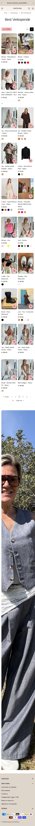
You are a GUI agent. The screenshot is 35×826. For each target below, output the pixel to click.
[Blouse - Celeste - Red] (28, 62)
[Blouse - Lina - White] (5, 246)
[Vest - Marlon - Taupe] (25, 246)
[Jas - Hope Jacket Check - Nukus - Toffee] (19, 355)
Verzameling (14, 13)
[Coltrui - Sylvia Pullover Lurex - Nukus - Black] (2, 210)
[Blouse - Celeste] (26, 43)
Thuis (5, 13)
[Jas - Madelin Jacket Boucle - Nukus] (26, 117)
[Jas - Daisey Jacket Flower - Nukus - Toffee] (2, 355)
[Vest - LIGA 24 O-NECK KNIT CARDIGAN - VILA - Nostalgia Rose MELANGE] (11, 100)
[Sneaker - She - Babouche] (26, 263)
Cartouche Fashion (13, 822)
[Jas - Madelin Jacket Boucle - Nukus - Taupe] (25, 139)
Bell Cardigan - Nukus (25, 383)
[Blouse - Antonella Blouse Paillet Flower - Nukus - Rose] (22, 212)
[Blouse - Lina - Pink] (2, 246)
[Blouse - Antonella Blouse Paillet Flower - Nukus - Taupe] (25, 212)
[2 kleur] (32, 29)
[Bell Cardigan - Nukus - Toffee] (19, 388)
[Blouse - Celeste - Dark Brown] (22, 62)
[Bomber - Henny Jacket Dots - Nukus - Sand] (19, 100)
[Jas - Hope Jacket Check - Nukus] (26, 334)
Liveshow (4, 794)
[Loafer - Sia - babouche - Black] (2, 284)
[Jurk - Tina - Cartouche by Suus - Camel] (19, 320)
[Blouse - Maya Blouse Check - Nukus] (9, 43)
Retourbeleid (5, 790)
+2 (19, 249)
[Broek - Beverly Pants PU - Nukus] (9, 369)
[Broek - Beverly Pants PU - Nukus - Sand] (2, 391)
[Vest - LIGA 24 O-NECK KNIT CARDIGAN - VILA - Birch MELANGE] (2, 100)
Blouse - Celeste (23, 57)
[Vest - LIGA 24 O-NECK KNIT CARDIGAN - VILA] (9, 79)
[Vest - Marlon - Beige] (31, 246)
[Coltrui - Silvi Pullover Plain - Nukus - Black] (19, 174)
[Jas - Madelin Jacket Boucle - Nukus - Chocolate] (19, 139)
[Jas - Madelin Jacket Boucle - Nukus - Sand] (22, 139)
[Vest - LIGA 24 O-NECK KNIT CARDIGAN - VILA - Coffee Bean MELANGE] (5, 100)
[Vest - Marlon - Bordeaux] (19, 246)
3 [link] (19, 397)
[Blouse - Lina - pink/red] (11, 246)
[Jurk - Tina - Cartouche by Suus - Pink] (28, 320)
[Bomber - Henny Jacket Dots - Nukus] (26, 79)
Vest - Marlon (22, 240)
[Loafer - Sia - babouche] (9, 263)
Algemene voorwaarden (9, 804)
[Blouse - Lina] (9, 227)
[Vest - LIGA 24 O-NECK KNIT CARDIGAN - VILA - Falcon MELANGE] (8, 100)
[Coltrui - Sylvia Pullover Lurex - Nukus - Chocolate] (5, 210)
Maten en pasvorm (7, 800)
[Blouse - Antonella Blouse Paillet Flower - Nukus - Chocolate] (19, 212)
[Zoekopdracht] (29, 8)
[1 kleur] (27, 29)
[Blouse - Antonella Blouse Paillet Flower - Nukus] (26, 188)
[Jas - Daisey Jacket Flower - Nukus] (9, 334)
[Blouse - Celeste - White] (31, 62)
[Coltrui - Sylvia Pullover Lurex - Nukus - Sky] (14, 210)
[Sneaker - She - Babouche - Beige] (19, 284)
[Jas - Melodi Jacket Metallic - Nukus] (9, 153)
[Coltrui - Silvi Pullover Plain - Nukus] (26, 153)
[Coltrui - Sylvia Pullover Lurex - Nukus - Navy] (8, 210)
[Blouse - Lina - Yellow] (8, 246)
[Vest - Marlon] (26, 227)
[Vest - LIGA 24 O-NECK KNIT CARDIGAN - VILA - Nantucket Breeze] (14, 100)
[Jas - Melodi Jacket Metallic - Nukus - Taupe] (2, 174)
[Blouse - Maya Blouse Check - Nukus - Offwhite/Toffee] (2, 65)
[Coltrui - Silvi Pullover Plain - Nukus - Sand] (22, 174)
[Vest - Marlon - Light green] (22, 246)
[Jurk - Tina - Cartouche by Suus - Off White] (25, 320)
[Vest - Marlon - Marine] (28, 246)
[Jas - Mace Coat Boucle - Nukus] (9, 117)
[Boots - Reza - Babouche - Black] (2, 320)
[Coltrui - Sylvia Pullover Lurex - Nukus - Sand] (11, 210)
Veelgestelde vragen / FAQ (10, 797)
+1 (2, 103)
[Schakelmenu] (2, 8)
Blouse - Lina (5, 240)
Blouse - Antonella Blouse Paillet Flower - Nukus (25, 204)
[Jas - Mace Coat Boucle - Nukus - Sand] (2, 139)
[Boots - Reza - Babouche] (9, 298)
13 (13, 400)
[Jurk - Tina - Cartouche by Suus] (26, 298)
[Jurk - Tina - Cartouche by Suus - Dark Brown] (22, 320)
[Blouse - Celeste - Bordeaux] (19, 62)
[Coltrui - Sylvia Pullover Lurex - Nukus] (9, 188)
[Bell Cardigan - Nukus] (26, 369)
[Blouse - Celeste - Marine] (25, 62)
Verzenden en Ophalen (8, 787)
